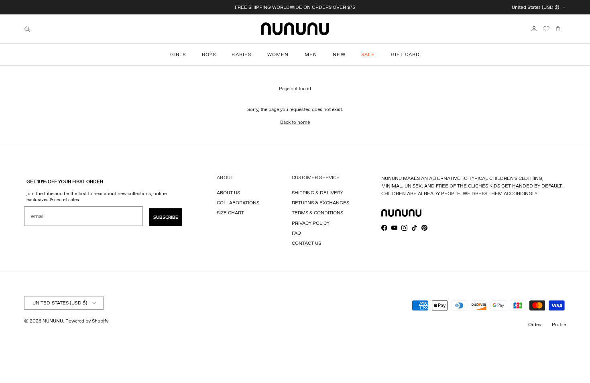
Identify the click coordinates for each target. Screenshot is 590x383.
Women (278, 54)
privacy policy (311, 223)
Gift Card (405, 54)
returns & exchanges (320, 203)
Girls (178, 54)
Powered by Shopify (86, 321)
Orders (535, 324)
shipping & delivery (317, 192)
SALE (368, 54)
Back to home (295, 122)
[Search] (27, 29)
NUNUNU (53, 321)
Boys (209, 54)
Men (311, 54)
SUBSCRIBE (165, 217)
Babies (241, 54)
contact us (306, 243)
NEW (339, 54)
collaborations (238, 203)
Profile (559, 324)
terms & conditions (317, 213)
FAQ (296, 233)
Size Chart (230, 213)
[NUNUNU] (295, 28)
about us (228, 192)
